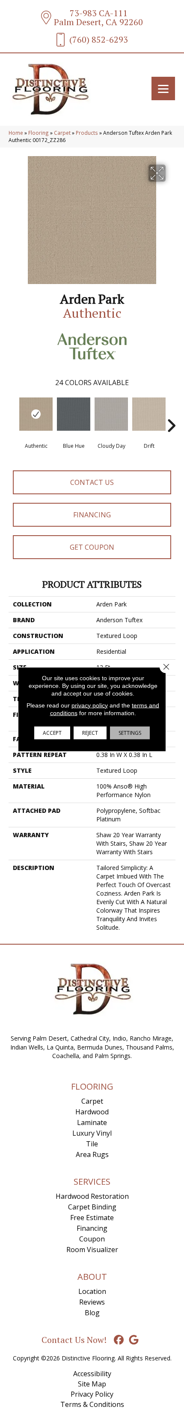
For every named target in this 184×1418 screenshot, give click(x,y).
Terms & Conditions (92, 1404)
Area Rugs (92, 1154)
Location (92, 1291)
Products (87, 132)
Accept (52, 732)
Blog (92, 1312)
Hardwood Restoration (92, 1196)
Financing (92, 514)
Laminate (92, 1122)
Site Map (92, 1384)
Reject (90, 732)
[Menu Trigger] (163, 88)
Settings (130, 732)
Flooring (38, 132)
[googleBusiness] (134, 1340)
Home (16, 132)
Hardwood (92, 1111)
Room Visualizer (92, 1249)
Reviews (92, 1302)
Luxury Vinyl (92, 1133)
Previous (12, 413)
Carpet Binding (92, 1207)
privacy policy (89, 705)
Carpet (62, 132)
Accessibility (92, 1373)
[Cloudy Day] (111, 414)
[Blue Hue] (73, 414)
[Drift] (149, 414)
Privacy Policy (92, 1394)
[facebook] (119, 1340)
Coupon (92, 1239)
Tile (92, 1143)
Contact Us (92, 482)
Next (171, 413)
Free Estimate (92, 1217)
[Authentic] (36, 414)
